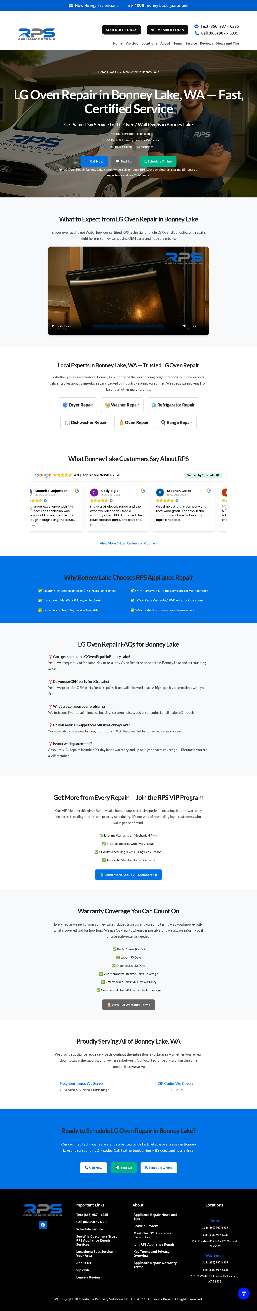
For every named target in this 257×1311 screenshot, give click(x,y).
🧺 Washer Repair (122, 404)
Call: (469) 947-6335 (215, 1227)
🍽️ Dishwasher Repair (86, 422)
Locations (149, 43)
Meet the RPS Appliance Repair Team (152, 1235)
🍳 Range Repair (176, 422)
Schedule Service (89, 1229)
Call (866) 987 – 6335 (91, 1222)
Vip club (132, 43)
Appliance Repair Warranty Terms (155, 1265)
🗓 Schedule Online (158, 161)
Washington (214, 1255)
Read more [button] (42, 525)
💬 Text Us (124, 161)
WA (111, 72)
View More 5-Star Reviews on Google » (128, 543)
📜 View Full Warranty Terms (128, 1004)
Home (117, 43)
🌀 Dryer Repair (78, 404)
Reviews (206, 43)
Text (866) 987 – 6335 (92, 1214)
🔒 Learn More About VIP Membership (128, 874)
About (165, 43)
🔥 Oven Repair (134, 422)
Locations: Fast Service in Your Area (96, 1253)
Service (191, 43)
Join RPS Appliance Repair (154, 1244)
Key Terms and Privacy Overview (151, 1253)
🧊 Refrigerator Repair (173, 404)
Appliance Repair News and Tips (155, 1216)
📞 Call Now (94, 161)
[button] (226, 509)
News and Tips (227, 43)
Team (177, 43)
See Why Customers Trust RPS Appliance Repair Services (96, 1240)
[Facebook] (43, 1225)
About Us (83, 1263)
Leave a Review (88, 1277)
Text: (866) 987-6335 (214, 1234)
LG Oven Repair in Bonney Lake (138, 72)
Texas (214, 1221)
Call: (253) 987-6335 (215, 1262)
